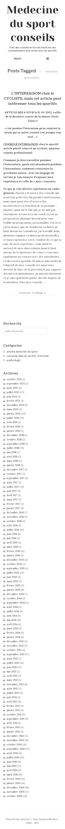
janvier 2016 (13, 555)
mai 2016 (11, 538)
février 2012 (13, 705)
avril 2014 (12, 624)
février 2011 (13, 727)
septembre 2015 (16, 568)
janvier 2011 (13, 731)
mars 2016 (12, 546)
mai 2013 (11, 671)
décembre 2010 (15, 735)
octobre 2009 (14, 796)
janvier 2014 (13, 637)
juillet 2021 (13, 392)
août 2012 (12, 688)
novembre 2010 (15, 740)
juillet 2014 (13, 611)
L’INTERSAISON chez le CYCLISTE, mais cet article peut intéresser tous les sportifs (32, 98)
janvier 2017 (13, 508)
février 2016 (13, 551)
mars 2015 (12, 581)
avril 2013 (12, 675)
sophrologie (14, 360)
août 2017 (12, 482)
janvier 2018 (13, 465)
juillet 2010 (13, 757)
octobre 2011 (14, 714)
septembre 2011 (15, 718)
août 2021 (12, 387)
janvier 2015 (13, 589)
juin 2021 (12, 396)
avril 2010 (12, 770)
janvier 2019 (13, 430)
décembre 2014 (15, 594)
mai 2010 (11, 765)
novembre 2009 (15, 791)
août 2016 (12, 525)
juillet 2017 (13, 486)
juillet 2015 (13, 572)
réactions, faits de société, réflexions (28, 355)
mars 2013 (12, 680)
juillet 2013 (13, 662)
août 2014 (12, 607)
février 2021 (13, 400)
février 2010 (13, 778)
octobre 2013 (14, 650)
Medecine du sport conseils (32, 23)
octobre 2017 (14, 473)
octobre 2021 (14, 379)
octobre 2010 (14, 744)
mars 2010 (12, 774)
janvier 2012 (13, 710)
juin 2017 (12, 490)
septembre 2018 (16, 443)
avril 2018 (12, 456)
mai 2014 (11, 620)
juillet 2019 (13, 417)
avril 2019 (12, 422)
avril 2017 (12, 495)
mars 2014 (12, 628)
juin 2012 (12, 697)
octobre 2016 (14, 521)
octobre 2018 (14, 439)
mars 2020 (12, 409)
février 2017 (13, 503)
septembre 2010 (16, 748)
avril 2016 (12, 542)
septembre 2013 (15, 654)
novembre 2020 (15, 405)
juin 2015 (12, 577)
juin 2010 (12, 761)
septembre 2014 (16, 602)
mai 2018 (11, 452)
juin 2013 (12, 667)
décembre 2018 (15, 435)
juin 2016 (12, 534)
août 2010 (12, 753)
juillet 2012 (13, 692)
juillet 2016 (13, 529)
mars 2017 (12, 499)
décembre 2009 (15, 787)
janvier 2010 (13, 783)
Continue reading (32, 292)
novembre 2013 (15, 645)
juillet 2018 (13, 448)
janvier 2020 (14, 413)
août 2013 (12, 658)
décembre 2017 (15, 469)
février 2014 (13, 632)
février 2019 (13, 426)
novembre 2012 (15, 684)
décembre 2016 (15, 512)
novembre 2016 (15, 516)
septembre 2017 (16, 478)
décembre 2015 (15, 559)
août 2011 (12, 723)
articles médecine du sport (22, 351)
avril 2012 (12, 701)
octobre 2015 (14, 564)
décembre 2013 (15, 641)
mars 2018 (12, 460)
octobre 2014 (14, 598)
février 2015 (13, 585)
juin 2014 (12, 615)
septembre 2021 (16, 383)
